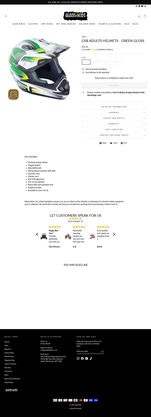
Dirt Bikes (47, 24)
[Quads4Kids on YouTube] (86, 358)
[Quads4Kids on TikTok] (91, 358)
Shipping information (114, 107)
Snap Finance (8, 382)
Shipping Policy (9, 360)
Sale (127, 24)
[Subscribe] (102, 351)
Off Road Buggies (66, 24)
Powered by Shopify (75, 408)
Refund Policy (9, 356)
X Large (115, 62)
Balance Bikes (87, 24)
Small (86, 62)
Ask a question (114, 129)
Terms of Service (10, 364)
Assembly (114, 112)
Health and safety (114, 118)
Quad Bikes (19, 24)
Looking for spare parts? (114, 135)
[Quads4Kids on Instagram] (78, 358)
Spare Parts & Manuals (12, 379)
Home (84, 37)
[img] (75, 218)
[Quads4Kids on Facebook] (82, 358)
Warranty (114, 124)
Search (6, 342)
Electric (33, 24)
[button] (37, 234)
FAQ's (6, 375)
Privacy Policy (9, 353)
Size (84, 58)
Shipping (94, 50)
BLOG (135, 24)
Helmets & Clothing (110, 24)
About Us (7, 349)
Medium (96, 62)
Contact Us (8, 371)
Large (106, 62)
